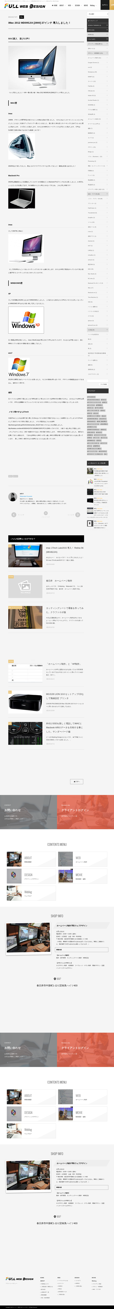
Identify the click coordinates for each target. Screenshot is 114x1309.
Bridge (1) (91, 151)
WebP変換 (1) (104, 424)
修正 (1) (105, 402)
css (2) (90, 67)
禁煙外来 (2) (91, 369)
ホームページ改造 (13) (94, 119)
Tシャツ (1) (91, 175)
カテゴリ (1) (104, 437)
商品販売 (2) (91, 184)
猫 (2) (89, 339)
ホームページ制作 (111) (94, 58)
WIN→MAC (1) (92, 432)
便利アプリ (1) (92, 236)
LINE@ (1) (91, 250)
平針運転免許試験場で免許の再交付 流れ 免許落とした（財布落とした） (101, 473)
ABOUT (42, 1281)
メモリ (16, 476)
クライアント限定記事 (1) (95, 44)
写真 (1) (90, 437)
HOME (42, 1277)
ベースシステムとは (63, 1280)
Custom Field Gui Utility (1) (94, 399)
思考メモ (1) (91, 48)
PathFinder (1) (92, 208)
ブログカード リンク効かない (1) (96, 454)
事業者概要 (43, 1295)
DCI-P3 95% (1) (103, 451)
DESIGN (77, 1277)
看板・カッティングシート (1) (96, 166)
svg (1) (104, 415)
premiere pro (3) (92, 142)
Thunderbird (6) (92, 213)
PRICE (60, 1289)
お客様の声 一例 (45, 1292)
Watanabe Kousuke (26, 496)
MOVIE (94, 1277)
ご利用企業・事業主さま (47, 1286)
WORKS (60, 1286)
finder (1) (104, 399)
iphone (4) (91, 320)
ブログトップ (94, 20)
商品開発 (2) (91, 180)
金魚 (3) (90, 344)
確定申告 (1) (97, 445)
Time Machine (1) (93, 297)
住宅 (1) (99, 440)
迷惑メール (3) (92, 227)
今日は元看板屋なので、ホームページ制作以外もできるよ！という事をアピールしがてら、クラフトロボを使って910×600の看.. (64, 620)
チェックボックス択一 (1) (94, 443)
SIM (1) (103, 410)
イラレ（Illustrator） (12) (95, 156)
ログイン (105, 5)
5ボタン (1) (91, 407)
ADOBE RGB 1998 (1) (93, 418)
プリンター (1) (92, 203)
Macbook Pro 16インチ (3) (95, 283)
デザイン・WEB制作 (98, 1286)
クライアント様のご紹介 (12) (96, 189)
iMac (21, 17)
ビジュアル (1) (91, 405)
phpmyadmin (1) (92, 421)
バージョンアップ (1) (93, 451)
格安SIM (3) (91, 264)
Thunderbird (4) (92, 396)
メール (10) (91, 222)
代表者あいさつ (45, 1283)
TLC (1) (90, 445)
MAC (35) (90, 269)
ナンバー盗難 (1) (92, 360)
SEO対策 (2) (91, 105)
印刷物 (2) (91, 170)
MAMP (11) (91, 76)
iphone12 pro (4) (92, 325)
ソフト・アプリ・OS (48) (95, 198)
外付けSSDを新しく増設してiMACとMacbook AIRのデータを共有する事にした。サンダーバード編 (64, 727)
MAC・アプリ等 (96, 1289)
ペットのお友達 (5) (93, 334)
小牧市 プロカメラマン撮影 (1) (95, 448)
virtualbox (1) (91, 255)
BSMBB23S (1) (92, 440)
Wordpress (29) (92, 72)
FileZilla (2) (91, 86)
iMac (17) (90, 288)
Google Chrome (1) (93, 62)
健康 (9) (90, 365)
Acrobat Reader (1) (93, 100)
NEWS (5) (91, 34)
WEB (58, 1277)
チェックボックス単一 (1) (94, 410)
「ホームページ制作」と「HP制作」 (64, 664)
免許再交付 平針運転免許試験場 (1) (97, 354)
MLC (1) (90, 413)
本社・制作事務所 (45, 1297)
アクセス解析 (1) (92, 109)
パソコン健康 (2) (92, 306)
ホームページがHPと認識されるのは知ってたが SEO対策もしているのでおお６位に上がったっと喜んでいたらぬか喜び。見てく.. (64, 672)
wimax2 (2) (91, 259)
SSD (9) (90, 302)
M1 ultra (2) (91, 278)
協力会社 (43, 1289)
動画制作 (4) (91, 133)
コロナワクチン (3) (93, 374)
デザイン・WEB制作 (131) (95, 53)
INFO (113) (91, 30)
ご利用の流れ (61, 1294)
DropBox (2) (91, 217)
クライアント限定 (97, 1283)
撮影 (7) (90, 128)
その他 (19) (91, 330)
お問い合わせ (60, 931)
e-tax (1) (90, 231)
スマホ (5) (91, 316)
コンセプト (78, 1280)
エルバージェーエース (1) (94, 424)
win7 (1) (90, 245)
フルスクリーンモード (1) (101, 435)
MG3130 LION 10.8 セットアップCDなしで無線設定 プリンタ (101, 502)
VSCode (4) (91, 91)
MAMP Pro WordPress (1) (94, 429)
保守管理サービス (62, 1291)
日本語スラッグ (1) (92, 426)
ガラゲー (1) (104, 443)
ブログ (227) (91, 39)
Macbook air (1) (92, 292)
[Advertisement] (46, 455)
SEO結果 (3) (91, 114)
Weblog (94, 1281)
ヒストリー (61, 1283)
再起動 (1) (91, 435)
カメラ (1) (91, 137)
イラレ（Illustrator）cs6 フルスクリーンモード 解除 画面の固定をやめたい (101, 525)
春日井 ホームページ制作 (59, 581)
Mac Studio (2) (92, 274)
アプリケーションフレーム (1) (95, 402)
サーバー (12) (92, 81)
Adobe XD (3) (92, 95)
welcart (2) (99, 432)
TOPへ (78, 781)
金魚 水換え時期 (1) (102, 421)
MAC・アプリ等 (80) (94, 194)
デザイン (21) (92, 147)
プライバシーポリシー (11, 1283)
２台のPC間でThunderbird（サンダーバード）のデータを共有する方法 (101, 483)
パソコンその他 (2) (93, 311)
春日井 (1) (104, 429)
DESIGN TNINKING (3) (94, 25)
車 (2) (89, 348)
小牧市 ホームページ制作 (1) (94, 415)
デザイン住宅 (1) (99, 407)
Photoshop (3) (92, 161)
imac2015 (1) (103, 418)
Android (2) (91, 241)
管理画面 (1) (99, 405)
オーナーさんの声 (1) (94, 123)
